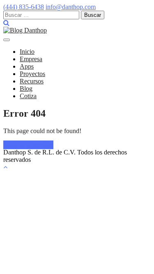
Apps (27, 66)
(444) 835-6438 (23, 6)
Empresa (31, 58)
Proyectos (32, 73)
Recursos (32, 81)
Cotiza (28, 95)
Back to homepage (28, 144)
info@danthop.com (71, 6)
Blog (26, 88)
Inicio (27, 51)
